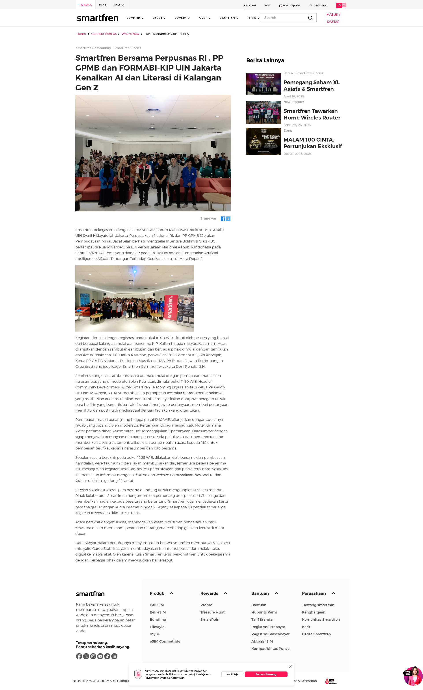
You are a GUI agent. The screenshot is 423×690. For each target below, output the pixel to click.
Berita (288, 73)
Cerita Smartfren (316, 634)
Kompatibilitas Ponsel (271, 648)
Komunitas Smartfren (321, 619)
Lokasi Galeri (320, 5)
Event (288, 130)
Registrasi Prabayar (268, 627)
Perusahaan (314, 593)
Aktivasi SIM (262, 641)
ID (339, 5)
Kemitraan (250, 5)
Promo (206, 605)
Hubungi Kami (264, 612)
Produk (157, 593)
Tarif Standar (262, 619)
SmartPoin (209, 619)
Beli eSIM (158, 612)
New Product (294, 102)
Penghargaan (313, 612)
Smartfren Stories (127, 48)
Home (81, 33)
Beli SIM (157, 605)
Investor (119, 4)
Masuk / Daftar (333, 18)
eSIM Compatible (165, 641)
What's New (130, 33)
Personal (86, 4)
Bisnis (102, 4)
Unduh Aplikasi (292, 5)
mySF (155, 634)
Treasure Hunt (212, 612)
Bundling (158, 619)
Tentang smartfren (318, 605)
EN (344, 5)
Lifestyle (157, 627)
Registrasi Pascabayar (270, 634)
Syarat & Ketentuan (172, 677)
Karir (267, 5)
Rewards (209, 593)
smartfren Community (93, 48)
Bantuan (260, 593)
